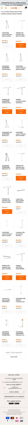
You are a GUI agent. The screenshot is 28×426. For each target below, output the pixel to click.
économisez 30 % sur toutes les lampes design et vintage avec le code (14, 4)
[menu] (2, 8)
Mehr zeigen (14, 356)
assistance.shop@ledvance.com (13, 382)
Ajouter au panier (21, 45)
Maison (2, 11)
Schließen (26, 1)
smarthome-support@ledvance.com (15, 388)
